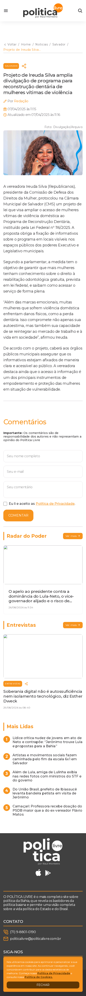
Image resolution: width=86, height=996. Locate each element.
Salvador (11, 66)
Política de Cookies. (39, 977)
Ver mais (71, 536)
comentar (18, 515)
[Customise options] (80, 10)
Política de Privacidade (55, 504)
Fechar (43, 985)
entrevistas (12, 683)
